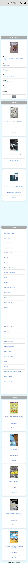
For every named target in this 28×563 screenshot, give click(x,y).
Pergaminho (14, 427)
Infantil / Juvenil (8, 326)
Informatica (6, 331)
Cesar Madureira (14, 455)
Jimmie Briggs (14, 487)
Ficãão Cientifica (8, 302)
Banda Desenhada (8, 253)
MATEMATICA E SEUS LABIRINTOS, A (14, 121)
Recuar (14, 96)
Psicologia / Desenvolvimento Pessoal (12, 371)
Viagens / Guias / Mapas (9, 391)
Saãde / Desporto (8, 381)
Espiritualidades (7, 292)
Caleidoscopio (14, 492)
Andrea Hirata (14, 520)
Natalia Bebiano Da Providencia (14, 128)
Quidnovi (14, 460)
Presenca (14, 524)
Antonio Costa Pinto (14, 160)
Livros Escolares (8, 351)
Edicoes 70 (5, 70)
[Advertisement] (14, 21)
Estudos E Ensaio (8, 297)
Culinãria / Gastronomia (9, 267)
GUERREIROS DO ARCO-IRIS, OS (14, 513)
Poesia (5, 361)
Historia (5, 87)
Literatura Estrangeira (9, 346)
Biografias (6, 257)
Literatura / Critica (8, 341)
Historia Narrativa (7, 76)
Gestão (5, 317)
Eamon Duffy (6, 65)
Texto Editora (14, 557)
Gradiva (14, 132)
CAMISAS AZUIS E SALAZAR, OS (14, 154)
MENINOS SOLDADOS (14, 481)
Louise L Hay (14, 423)
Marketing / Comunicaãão (10, 356)
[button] (3, 3)
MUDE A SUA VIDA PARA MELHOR (14, 416)
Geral (5, 312)
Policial (6, 366)
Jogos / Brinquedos (8, 336)
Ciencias (6, 262)
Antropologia (7, 238)
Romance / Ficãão (8, 376)
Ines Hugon (14, 552)
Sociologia (6, 386)
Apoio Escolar (7, 243)
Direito (5, 277)
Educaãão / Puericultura (9, 287)
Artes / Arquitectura (8, 248)
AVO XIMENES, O (14, 449)
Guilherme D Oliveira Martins (14, 192)
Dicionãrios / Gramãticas (9, 272)
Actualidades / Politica (9, 233)
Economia (6, 282)
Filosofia (6, 307)
